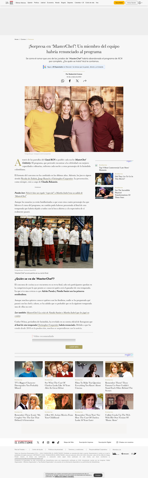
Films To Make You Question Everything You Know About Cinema (88, 385)
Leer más (74, 347)
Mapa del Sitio (69, 442)
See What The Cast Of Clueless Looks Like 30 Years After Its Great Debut (57, 385)
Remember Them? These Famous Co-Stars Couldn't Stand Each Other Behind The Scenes (119, 386)
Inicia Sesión (131, 3)
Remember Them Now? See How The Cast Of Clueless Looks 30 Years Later (87, 417)
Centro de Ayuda (37, 449)
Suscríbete (119, 3)
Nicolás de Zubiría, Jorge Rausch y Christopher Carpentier (47, 178)
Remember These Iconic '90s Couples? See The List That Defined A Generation (27, 417)
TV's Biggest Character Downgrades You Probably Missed (26, 385)
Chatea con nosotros (126, 442)
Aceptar (98, 475)
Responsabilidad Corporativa (98, 449)
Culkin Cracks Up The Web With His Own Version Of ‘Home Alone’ (117, 417)
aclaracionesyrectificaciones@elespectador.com (29, 458)
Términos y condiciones (75, 449)
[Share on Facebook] (69, 81)
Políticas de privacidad (55, 449)
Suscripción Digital (104, 442)
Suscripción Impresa (86, 442)
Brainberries (18, 380)
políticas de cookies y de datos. (64, 476)
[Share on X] (77, 81)
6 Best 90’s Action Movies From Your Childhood (59, 416)
